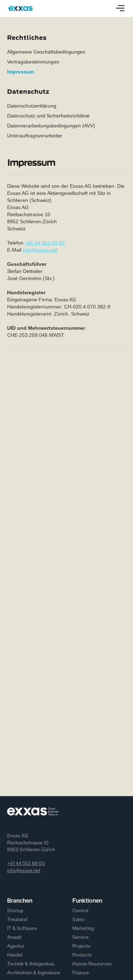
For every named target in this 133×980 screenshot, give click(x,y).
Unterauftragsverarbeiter (34, 135)
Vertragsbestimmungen (33, 62)
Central (80, 910)
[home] (21, 8)
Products (82, 955)
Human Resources (92, 964)
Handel (14, 955)
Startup (15, 910)
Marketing (83, 928)
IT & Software (22, 928)
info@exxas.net (40, 250)
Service (80, 937)
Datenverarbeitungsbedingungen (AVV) (51, 125)
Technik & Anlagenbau (30, 964)
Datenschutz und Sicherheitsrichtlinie (48, 116)
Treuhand (17, 919)
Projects (81, 946)
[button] (120, 8)
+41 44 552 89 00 (45, 243)
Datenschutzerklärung (31, 106)
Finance (80, 972)
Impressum (20, 72)
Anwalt (14, 937)
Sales (78, 919)
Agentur (15, 946)
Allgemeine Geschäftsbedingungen (46, 52)
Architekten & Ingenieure (33, 972)
